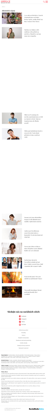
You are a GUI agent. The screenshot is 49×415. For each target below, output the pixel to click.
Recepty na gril (25, 357)
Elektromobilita (34, 362)
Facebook (23, 316)
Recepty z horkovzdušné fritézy (8, 369)
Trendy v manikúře (13, 360)
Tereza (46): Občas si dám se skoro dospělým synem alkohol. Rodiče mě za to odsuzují (33, 248)
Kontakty (23, 332)
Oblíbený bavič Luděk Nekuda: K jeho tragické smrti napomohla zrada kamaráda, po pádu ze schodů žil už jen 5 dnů (23, 383)
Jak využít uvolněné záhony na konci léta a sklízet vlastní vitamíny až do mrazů (18, 399)
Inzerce (23, 335)
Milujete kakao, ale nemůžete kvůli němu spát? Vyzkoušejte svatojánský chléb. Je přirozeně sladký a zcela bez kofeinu (22, 401)
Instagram (23, 319)
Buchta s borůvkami (14, 367)
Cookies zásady (23, 343)
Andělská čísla (4, 356)
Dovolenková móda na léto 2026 (8, 362)
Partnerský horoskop (29, 355)
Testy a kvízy (37, 355)
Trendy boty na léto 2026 (38, 361)
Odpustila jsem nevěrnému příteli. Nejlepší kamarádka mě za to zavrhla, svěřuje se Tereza (20, 385)
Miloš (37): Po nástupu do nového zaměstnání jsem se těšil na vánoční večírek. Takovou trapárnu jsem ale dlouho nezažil (33, 119)
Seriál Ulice (18, 361)
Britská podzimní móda (27, 361)
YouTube (23, 324)
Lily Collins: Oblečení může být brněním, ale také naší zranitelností (15, 389)
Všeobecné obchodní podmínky (23, 340)
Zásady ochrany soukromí (23, 345)
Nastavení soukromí (23, 348)
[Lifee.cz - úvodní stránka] (5, 2)
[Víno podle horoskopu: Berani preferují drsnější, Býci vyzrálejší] (12, 297)
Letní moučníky (27, 362)
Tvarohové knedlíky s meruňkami (34, 367)
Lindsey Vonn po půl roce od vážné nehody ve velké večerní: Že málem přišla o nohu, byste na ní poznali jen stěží (23, 379)
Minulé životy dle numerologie (24, 360)
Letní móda (12, 357)
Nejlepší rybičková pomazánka (7, 366)
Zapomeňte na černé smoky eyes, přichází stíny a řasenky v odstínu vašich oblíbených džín (20, 391)
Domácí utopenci (22, 367)
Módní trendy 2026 (5, 357)
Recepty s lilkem (38, 366)
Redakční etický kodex (23, 337)
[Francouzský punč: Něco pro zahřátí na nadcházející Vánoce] (12, 282)
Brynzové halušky (5, 367)
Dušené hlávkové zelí (30, 366)
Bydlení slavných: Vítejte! (34, 356)
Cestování (10, 356)
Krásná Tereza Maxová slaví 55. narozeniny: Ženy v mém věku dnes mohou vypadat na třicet (21, 381)
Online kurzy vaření (23, 330)
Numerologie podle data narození (20, 356)
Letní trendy (18, 357)
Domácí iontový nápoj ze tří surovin (25, 365)
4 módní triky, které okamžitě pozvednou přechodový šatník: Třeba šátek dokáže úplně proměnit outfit (23, 373)
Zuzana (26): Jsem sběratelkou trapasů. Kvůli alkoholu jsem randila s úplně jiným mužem (32, 219)
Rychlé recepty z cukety (39, 365)
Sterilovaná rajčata (13, 365)
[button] (44, 2)
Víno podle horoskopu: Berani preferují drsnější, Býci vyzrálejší (32, 292)
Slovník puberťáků (20, 355)
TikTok (23, 321)
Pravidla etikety (11, 355)
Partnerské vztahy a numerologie (8, 361)
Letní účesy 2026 (19, 362)
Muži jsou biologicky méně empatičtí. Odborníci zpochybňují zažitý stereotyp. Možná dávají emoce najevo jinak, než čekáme (22, 394)
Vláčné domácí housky (20, 366)
